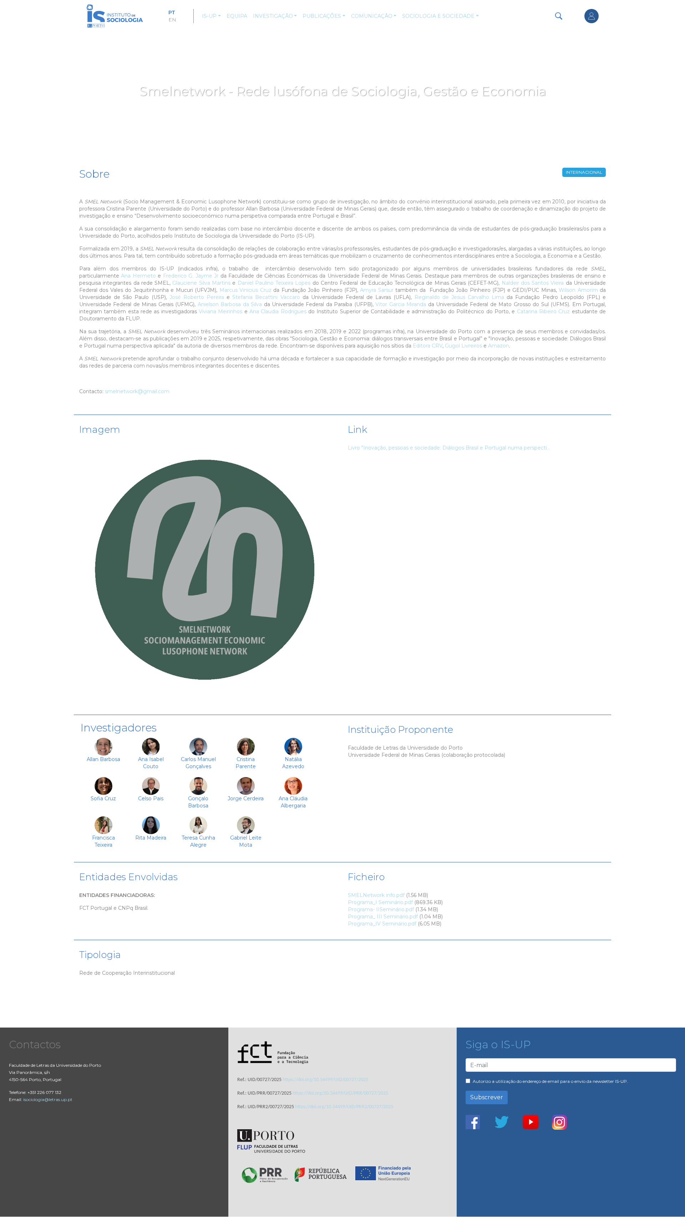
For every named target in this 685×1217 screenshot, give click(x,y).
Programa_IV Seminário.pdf (382, 924)
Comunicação (371, 16)
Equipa (237, 16)
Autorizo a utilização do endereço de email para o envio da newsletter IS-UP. (550, 1081)
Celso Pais (150, 798)
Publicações (322, 16)
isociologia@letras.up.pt (47, 1099)
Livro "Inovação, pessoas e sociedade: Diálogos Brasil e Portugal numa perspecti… (449, 448)
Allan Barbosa (103, 759)
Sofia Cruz (103, 798)
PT (171, 12)
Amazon (498, 346)
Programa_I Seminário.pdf (380, 902)
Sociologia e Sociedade (438, 16)
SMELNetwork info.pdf (376, 895)
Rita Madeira (150, 838)
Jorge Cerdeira (246, 798)
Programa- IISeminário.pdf (381, 909)
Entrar (591, 16)
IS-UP (209, 16)
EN (172, 19)
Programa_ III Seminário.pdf (383, 916)
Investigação (273, 16)
